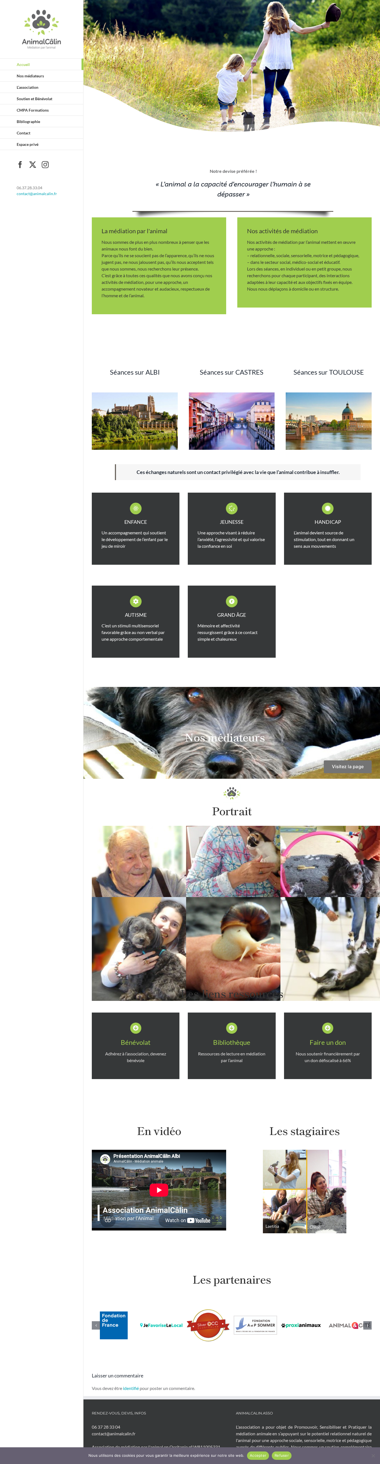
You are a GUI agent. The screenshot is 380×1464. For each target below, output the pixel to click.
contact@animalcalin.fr (37, 193)
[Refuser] (373, 1455)
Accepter (258, 1455)
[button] (96, 1324)
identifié (131, 1386)
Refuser (282, 1455)
